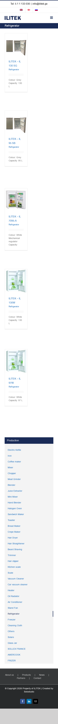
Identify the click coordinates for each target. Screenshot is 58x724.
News (42, 674)
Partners (21, 678)
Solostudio (29, 691)
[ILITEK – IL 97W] (16, 350)
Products (26, 674)
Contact (37, 678)
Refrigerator (14, 69)
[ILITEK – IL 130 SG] (16, 34)
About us (9, 674)
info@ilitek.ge (39, 4)
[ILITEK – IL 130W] (16, 270)
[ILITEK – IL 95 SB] (16, 112)
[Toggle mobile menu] (51, 17)
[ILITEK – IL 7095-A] (16, 189)
